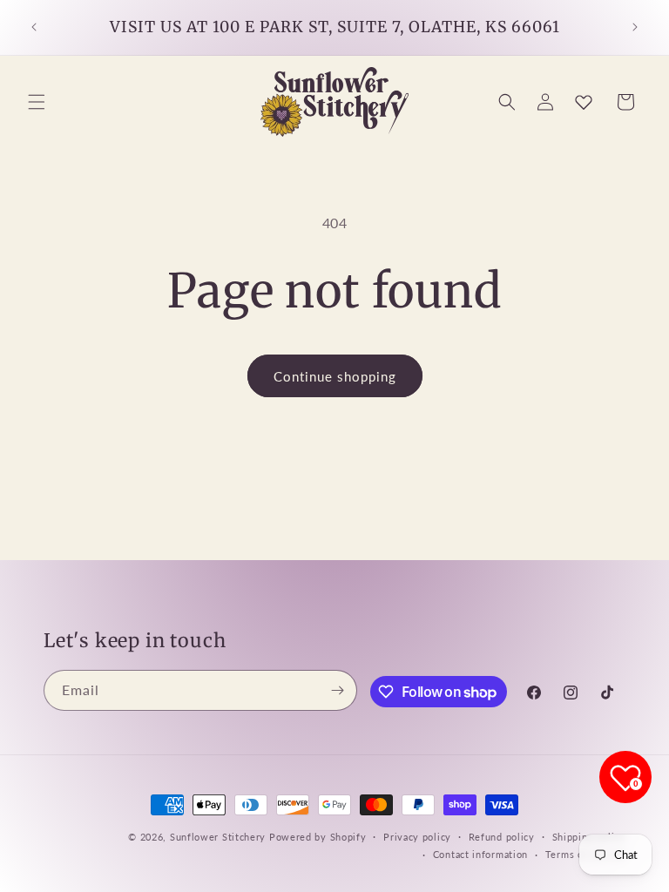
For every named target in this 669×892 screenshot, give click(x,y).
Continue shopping (335, 376)
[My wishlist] (583, 102)
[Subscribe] (337, 690)
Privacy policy (417, 836)
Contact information (480, 854)
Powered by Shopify (318, 836)
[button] (36, 102)
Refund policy (502, 836)
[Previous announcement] (34, 27)
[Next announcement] (635, 27)
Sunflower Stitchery (219, 836)
